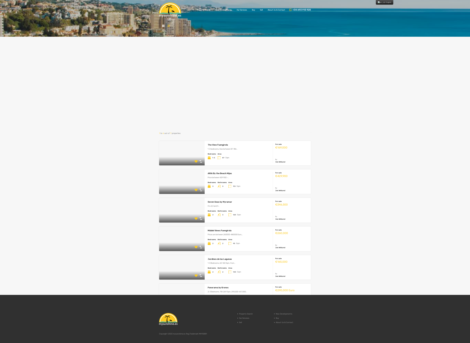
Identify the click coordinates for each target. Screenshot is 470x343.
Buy (253, 10)
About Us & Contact (276, 10)
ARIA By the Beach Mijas (220, 173)
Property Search (203, 10)
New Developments (223, 10)
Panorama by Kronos (218, 287)
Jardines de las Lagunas (220, 259)
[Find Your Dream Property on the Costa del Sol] (170, 16)
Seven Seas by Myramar (220, 202)
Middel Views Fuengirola (219, 230)
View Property (182, 161)
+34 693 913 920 (302, 10)
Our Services (242, 10)
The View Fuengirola (218, 145)
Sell (261, 10)
